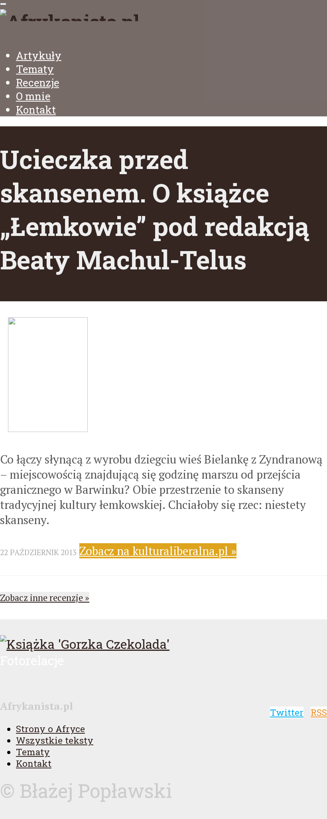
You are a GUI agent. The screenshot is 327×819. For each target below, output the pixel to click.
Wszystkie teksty (54, 740)
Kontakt (36, 109)
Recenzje (37, 82)
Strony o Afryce (50, 729)
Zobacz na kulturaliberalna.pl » (157, 550)
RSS (319, 712)
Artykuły (38, 55)
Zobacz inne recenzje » (44, 597)
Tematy (35, 69)
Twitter (286, 712)
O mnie (33, 96)
